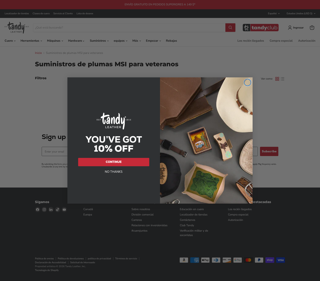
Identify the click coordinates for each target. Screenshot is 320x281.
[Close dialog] (247, 82)
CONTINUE (114, 162)
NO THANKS (114, 172)
